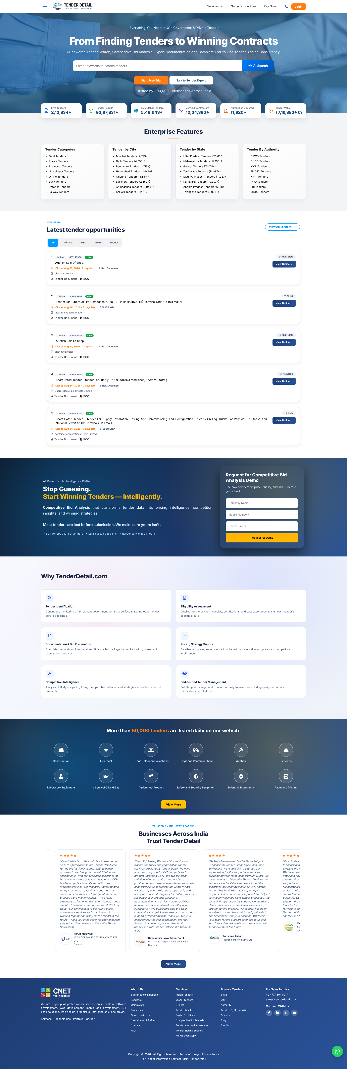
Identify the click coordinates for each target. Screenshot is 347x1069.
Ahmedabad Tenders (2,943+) (135, 186)
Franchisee (137, 1010)
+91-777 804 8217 (277, 994)
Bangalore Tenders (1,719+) (133, 166)
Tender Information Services (192, 1025)
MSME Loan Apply (186, 1035)
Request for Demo (262, 537)
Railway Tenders (59, 191)
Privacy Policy (210, 1054)
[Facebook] (269, 1013)
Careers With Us (140, 1015)
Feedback (136, 999)
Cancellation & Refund (143, 1020)
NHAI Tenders (259, 176)
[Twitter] (286, 1013)
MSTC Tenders (260, 191)
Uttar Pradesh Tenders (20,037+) (204, 156)
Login (299, 6)
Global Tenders (184, 999)
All (52, 242)
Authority (226, 1004)
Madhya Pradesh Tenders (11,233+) (205, 176)
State (224, 994)
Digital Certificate (186, 1015)
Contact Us (137, 1025)
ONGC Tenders (260, 161)
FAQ (133, 1030)
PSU (83, 242)
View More (173, 804)
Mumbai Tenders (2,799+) (132, 156)
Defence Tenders (59, 186)
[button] (46, 6)
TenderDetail (198, 1058)
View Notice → (284, 263)
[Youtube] (294, 1013)
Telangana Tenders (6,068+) (201, 191)
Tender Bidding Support (189, 1030)
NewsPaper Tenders (61, 171)
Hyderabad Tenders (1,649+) (134, 171)
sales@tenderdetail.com (281, 999)
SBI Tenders (258, 186)
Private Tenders (58, 161)
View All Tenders (280, 226)
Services (213, 6)
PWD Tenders (259, 181)
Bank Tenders (57, 181)
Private (68, 242)
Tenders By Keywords (233, 1010)
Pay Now (270, 6)
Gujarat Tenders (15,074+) (199, 166)
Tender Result (184, 1010)
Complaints (137, 1004)
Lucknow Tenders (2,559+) (133, 181)
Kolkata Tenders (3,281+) (131, 191)
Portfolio (78, 1018)
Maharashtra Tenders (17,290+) (202, 161)
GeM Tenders (57, 156)
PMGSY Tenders (261, 171)
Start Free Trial (151, 80)
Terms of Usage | (190, 1054)
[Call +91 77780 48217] (286, 6)
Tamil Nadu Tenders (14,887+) (202, 171)
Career (90, 1018)
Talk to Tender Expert (191, 80)
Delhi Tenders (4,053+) (130, 161)
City (223, 999)
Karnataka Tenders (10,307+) (201, 181)
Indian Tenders (184, 994)
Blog (223, 1020)
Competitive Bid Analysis (190, 1020)
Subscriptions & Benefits (144, 994)
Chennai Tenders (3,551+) (132, 176)
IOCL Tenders (259, 166)
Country (225, 1015)
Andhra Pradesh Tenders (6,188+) (204, 186)
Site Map (226, 1025)
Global (114, 242)
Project (180, 1004)
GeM (98, 242)
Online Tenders (58, 176)
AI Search (260, 66)
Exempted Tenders (60, 166)
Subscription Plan (243, 6)
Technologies (62, 1018)
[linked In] (277, 1013)
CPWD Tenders (260, 156)
